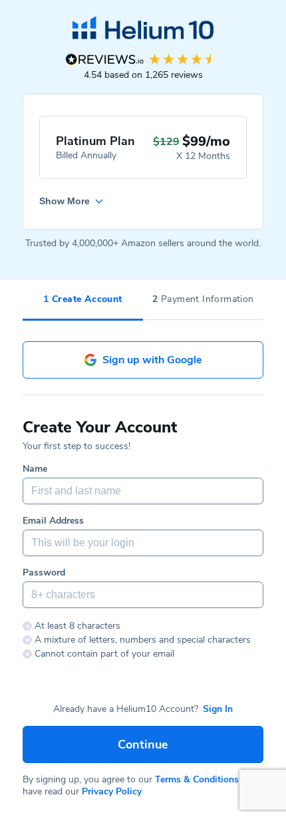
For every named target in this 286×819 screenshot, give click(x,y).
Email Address (53, 521)
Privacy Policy (112, 791)
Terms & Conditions (197, 779)
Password (44, 573)
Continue (143, 744)
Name (35, 469)
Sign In (218, 709)
